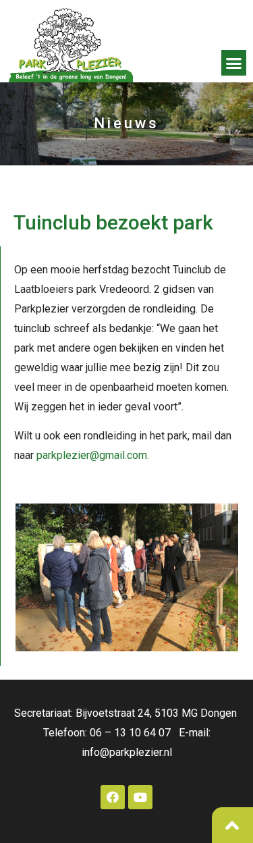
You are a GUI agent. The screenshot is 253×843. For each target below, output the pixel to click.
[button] (234, 63)
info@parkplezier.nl (127, 752)
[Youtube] (140, 797)
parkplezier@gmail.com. (92, 455)
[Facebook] (113, 797)
